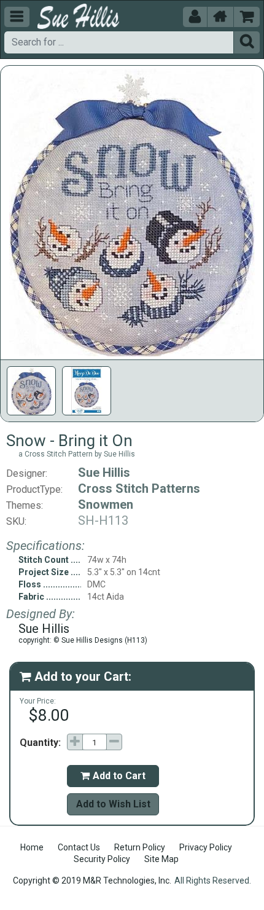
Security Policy (102, 859)
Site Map (161, 859)
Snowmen (105, 504)
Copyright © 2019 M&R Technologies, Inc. (92, 880)
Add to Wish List (113, 804)
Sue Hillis (104, 472)
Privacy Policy (205, 847)
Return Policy (139, 847)
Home (32, 847)
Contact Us (79, 847)
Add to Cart (113, 776)
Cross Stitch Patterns (139, 488)
